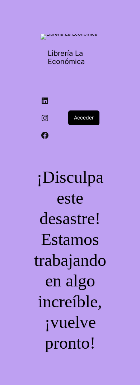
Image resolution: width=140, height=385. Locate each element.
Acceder (84, 117)
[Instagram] (45, 118)
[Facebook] (45, 135)
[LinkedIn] (45, 100)
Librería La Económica (66, 57)
